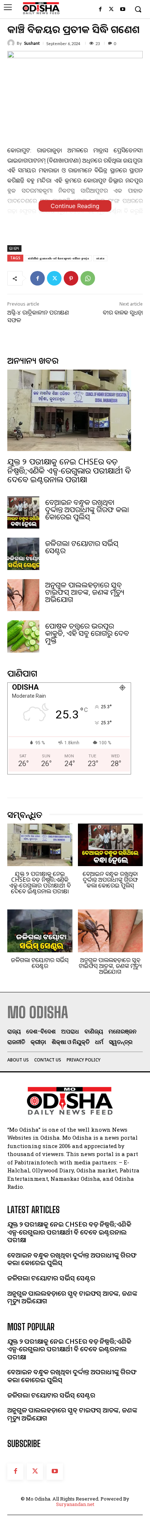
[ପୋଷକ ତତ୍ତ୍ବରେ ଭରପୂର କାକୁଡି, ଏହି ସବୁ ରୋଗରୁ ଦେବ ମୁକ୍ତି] (23, 636)
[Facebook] (100, 9)
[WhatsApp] (87, 278)
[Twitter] (111, 9)
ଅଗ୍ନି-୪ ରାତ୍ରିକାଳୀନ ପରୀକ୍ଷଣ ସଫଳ (38, 316)
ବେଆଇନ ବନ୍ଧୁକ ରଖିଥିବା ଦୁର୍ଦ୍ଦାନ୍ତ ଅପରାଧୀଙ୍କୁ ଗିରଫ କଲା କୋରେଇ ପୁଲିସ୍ (87, 509)
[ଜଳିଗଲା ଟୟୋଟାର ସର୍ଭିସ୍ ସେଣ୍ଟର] (23, 554)
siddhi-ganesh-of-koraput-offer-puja (58, 258)
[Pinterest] (71, 278)
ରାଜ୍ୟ (14, 248)
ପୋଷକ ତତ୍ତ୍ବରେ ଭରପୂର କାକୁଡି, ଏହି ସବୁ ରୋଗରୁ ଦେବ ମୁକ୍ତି (87, 633)
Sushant (32, 43)
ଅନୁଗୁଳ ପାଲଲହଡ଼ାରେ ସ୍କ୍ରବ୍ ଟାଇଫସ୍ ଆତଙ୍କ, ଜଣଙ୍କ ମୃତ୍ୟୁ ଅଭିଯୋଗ (85, 592)
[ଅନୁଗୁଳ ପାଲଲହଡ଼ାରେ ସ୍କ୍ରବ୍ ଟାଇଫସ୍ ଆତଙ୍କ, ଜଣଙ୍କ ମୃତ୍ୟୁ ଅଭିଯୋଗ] (23, 595)
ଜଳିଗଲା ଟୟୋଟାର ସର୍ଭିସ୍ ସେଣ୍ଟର (81, 546)
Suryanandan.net (75, 1504)
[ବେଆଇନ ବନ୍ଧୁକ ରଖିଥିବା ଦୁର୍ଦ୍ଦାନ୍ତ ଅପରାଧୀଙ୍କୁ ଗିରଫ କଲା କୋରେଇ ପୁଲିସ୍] (23, 513)
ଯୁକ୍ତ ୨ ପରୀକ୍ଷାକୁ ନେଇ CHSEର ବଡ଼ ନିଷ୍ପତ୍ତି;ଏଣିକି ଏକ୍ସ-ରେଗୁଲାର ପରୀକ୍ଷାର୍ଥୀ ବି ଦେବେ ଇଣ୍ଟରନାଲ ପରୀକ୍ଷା (69, 470)
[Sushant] (12, 43)
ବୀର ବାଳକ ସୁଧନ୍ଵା (123, 312)
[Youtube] (122, 9)
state (100, 258)
